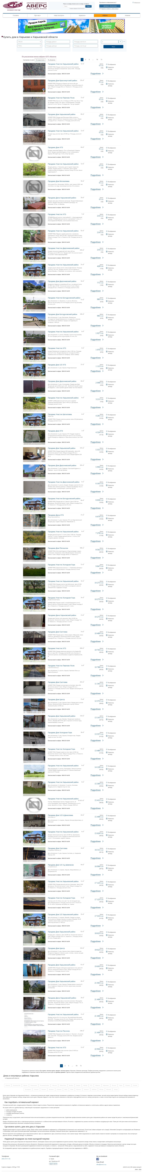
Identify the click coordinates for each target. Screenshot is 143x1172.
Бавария (78, 1085)
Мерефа (85, 1085)
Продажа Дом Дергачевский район (62, 281)
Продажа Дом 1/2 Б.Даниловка (60, 815)
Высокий (108, 1089)
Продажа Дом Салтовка (57, 632)
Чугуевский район (44, 1085)
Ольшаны (59, 1089)
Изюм (71, 1089)
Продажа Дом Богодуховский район (62, 314)
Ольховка (127, 1085)
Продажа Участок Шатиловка (60, 414)
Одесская (54, 1085)
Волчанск (51, 1089)
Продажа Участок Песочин (59, 1031)
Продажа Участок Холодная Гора (61, 565)
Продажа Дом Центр (56, 699)
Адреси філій (53, 1163)
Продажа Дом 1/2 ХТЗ (57, 365)
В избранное (112, 64)
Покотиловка (33, 1085)
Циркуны (97, 1085)
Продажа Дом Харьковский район (61, 114)
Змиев (120, 1085)
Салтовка (36, 1089)
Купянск (71, 1085)
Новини (127, 15)
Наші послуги (58, 15)
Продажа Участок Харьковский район (63, 64)
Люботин (94, 1089)
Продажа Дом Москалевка (58, 181)
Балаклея (8, 1085)
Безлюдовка (28, 1089)
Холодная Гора (16, 1085)
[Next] (105, 59)
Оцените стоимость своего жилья (109, 8)
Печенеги (86, 1089)
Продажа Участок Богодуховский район (64, 298)
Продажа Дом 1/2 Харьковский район (63, 914)
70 (97, 59)
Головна (16, 15)
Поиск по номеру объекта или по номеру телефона (76, 3)
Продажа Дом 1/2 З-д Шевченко (61, 865)
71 (101, 59)
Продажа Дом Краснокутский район (62, 80)
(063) (6, 1159)
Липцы (116, 1089)
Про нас (37, 15)
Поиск (88, 6)
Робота (105, 15)
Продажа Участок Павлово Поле (61, 98)
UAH (124, 41)
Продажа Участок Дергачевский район (63, 248)
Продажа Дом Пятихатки (58, 548)
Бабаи (65, 1089)
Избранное (137, 2)
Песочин (114, 1085)
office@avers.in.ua (101, 1164)
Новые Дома (63, 1085)
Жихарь (101, 1089)
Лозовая (135, 1085)
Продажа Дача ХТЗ (56, 515)
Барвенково (106, 1085)
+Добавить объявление (110, 6)
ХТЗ (91, 1085)
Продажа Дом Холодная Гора (60, 732)
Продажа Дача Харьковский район (62, 198)
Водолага (78, 1089)
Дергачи (25, 1085)
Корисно (82, 15)
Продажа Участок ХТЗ (57, 214)
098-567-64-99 (66, 73)
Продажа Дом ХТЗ (55, 147)
